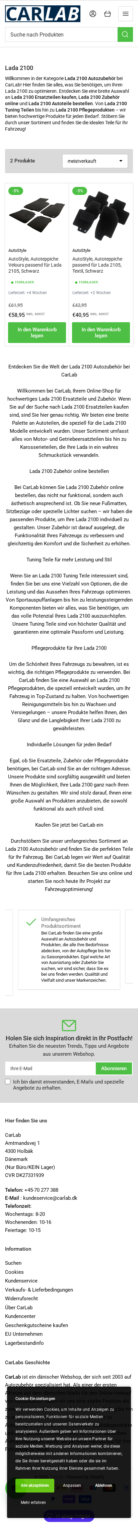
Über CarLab (18, 1308)
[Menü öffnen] (125, 13)
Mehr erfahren (33, 1502)
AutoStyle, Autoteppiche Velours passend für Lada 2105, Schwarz (35, 265)
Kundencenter (20, 1316)
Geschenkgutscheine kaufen (36, 1325)
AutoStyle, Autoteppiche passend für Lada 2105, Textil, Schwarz (97, 265)
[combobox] (69, 34)
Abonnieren (114, 1068)
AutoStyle (17, 250)
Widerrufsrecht (21, 1299)
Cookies (14, 1272)
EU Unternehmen (24, 1334)
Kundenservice (21, 1281)
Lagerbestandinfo (24, 1343)
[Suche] (125, 34)
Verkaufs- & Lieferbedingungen (39, 1290)
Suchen (13, 1263)
